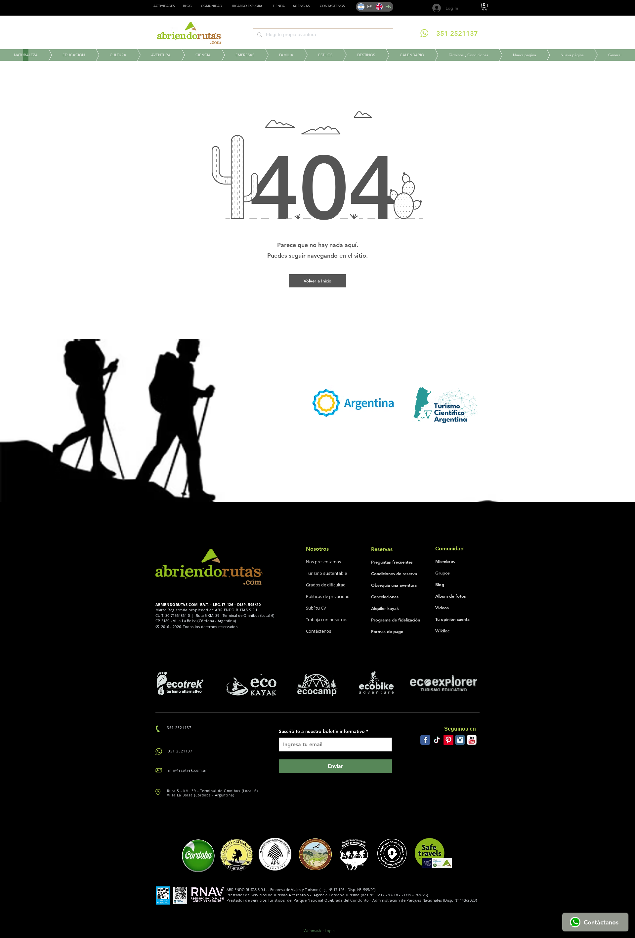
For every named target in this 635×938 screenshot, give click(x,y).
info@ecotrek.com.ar (187, 770)
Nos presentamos (323, 562)
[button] (278, 6)
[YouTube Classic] (472, 740)
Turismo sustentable (326, 573)
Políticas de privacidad (328, 596)
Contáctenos (318, 631)
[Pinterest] (448, 740)
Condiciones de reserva (394, 573)
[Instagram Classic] (460, 740)
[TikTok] (437, 740)
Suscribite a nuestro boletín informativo (323, 731)
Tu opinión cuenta (452, 619)
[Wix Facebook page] (425, 740)
